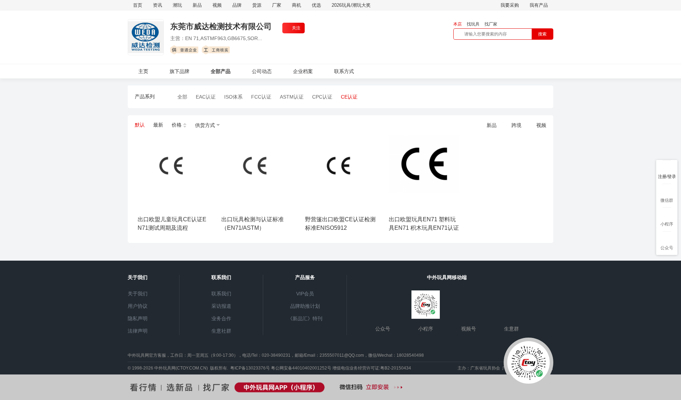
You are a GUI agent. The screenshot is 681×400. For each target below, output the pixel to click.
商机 (296, 5)
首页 (137, 5)
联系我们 (221, 293)
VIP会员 (305, 293)
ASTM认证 (292, 97)
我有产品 (539, 5)
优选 (316, 5)
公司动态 (262, 71)
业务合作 (221, 318)
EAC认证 (206, 97)
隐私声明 (138, 318)
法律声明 (138, 331)
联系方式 (344, 71)
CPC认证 (322, 97)
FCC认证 (261, 97)
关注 (296, 28)
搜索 (542, 34)
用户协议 (138, 306)
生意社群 (221, 331)
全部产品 (221, 71)
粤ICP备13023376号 (250, 368)
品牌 (237, 5)
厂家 (276, 5)
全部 (182, 97)
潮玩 (177, 5)
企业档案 (303, 71)
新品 (197, 5)
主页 (143, 71)
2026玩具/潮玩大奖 (351, 5)
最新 (158, 125)
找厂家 (491, 24)
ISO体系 (233, 97)
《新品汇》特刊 (305, 318)
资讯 (157, 5)
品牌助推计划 (305, 306)
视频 (217, 5)
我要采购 (509, 5)
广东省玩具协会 (485, 368)
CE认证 (349, 97)
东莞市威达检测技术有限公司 (221, 26)
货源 (256, 5)
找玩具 (473, 24)
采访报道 (221, 306)
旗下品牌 (179, 71)
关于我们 (138, 293)
